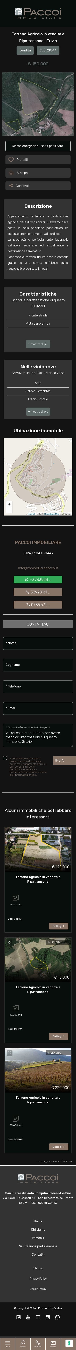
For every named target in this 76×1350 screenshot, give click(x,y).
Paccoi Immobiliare (38, 542)
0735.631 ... (40, 604)
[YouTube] (28, 1317)
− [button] (9, 510)
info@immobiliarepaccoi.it (38, 568)
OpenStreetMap (51, 513)
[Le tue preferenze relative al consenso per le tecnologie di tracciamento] (69, 1343)
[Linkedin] (38, 1317)
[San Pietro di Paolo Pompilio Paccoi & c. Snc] (38, 13)
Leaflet (31, 513)
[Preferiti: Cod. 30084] (9, 1053)
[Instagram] (48, 1317)
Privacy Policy (38, 1278)
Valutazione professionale (38, 1246)
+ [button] (9, 504)
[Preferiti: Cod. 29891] (9, 942)
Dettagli (57, 926)
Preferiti (22, 161)
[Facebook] (18, 1317)
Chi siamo (38, 1229)
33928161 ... (40, 592)
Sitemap (38, 1268)
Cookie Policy (38, 1289)
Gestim (57, 1308)
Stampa (22, 173)
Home (38, 1221)
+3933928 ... (40, 579)
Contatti (38, 1254)
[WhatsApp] (57, 1317)
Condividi (22, 186)
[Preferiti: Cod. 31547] (9, 832)
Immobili (38, 1238)
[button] (38, 344)
